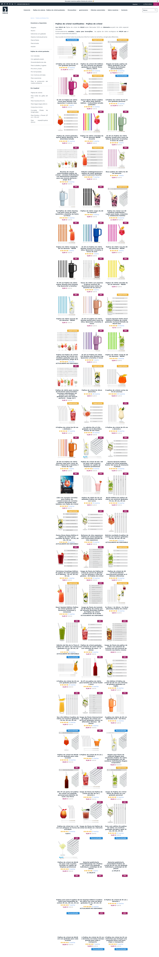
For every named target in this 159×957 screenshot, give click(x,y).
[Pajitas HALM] (5, 10)
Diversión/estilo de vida (38, 62)
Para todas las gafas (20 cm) (39, 96)
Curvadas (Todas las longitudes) (39, 111)
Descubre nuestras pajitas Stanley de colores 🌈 (79, 1)
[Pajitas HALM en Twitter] (2, 4)
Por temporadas (36, 72)
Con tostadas (35, 56)
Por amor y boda (36, 68)
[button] (28, 10)
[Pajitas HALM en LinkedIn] (12, 4)
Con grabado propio (37, 59)
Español (135, 4)
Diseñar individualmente (39, 37)
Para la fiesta (35, 40)
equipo (33, 46)
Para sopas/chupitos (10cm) (39, 121)
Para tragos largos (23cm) (39, 104)
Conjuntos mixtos (37, 107)
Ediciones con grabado (38, 34)
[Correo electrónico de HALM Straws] (15, 4)
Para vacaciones (36, 78)
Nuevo (33, 30)
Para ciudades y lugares (38, 65)
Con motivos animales (38, 75)
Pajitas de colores (36, 92)
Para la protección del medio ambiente (39, 82)
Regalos (33, 27)
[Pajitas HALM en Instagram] (9, 4)
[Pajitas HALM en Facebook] (4, 4)
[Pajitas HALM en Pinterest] (7, 4)
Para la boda (35, 43)
